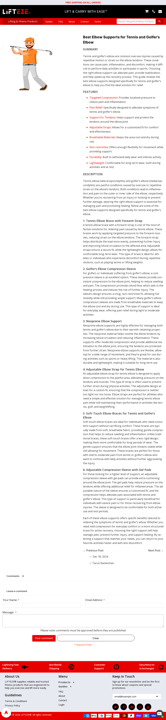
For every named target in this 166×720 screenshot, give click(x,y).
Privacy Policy (12, 705)
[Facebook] (123, 707)
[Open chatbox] (159, 714)
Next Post (154, 550)
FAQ (60, 21)
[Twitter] (115, 707)
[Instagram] (140, 707)
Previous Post (94, 550)
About (72, 21)
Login (62, 704)
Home (98, 21)
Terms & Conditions (16, 701)
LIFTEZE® (25, 714)
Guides (49, 21)
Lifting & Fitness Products (22, 21)
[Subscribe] (157, 696)
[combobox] (136, 21)
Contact (85, 21)
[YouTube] (148, 707)
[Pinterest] (132, 707)
